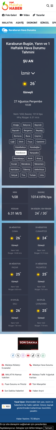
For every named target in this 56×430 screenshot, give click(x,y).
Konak (14, 164)
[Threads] (38, 355)
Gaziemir (40, 141)
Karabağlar (35, 147)
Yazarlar (40, 15)
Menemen (39, 164)
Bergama (28, 130)
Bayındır (38, 125)
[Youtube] (28, 355)
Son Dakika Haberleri (14, 391)
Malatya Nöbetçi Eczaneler (11, 366)
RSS (7, 406)
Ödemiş (26, 169)
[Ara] (47, 5)
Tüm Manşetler (39, 384)
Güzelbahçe (20, 147)
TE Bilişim (35, 419)
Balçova (26, 125)
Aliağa (16, 125)
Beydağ (39, 130)
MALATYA (7, 22)
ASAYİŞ (20, 22)
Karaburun (20, 153)
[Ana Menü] (52, 5)
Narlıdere (15, 169)
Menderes (25, 164)
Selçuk (14, 175)
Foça (30, 141)
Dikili (21, 141)
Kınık (30, 158)
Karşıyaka (34, 153)
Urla (42, 175)
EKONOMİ (32, 22)
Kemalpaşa (19, 158)
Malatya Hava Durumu (43, 365)
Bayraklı (15, 130)
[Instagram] (23, 355)
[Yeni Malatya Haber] (12, 6)
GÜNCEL (44, 22)
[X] (18, 355)
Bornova (17, 136)
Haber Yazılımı (22, 419)
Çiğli (12, 141)
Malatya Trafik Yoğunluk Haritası (41, 376)
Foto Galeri (11, 15)
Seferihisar (39, 169)
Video (26, 15)
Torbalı (32, 175)
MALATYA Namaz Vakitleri (12, 376)
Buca (28, 136)
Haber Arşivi (38, 391)
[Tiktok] (33, 355)
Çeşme (38, 136)
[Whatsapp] (43, 355)
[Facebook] (13, 355)
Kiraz (39, 158)
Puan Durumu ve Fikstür (15, 384)
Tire (23, 175)
